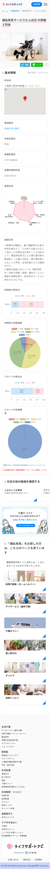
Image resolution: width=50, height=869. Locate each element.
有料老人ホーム (8, 829)
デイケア (5, 802)
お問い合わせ (13, 860)
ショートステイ (8, 747)
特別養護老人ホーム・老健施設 (14, 836)
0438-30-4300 (11, 128)
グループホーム (8, 759)
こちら (31, 465)
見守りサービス (8, 817)
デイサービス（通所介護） (12, 730)
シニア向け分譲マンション (12, 833)
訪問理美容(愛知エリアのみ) (13, 787)
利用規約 (38, 860)
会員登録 (36, 4)
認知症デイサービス (10, 755)
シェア (39, 65)
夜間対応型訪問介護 (10, 740)
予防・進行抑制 (8, 765)
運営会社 (27, 860)
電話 (27, 65)
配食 (3, 780)
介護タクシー (7, 784)
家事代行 (5, 774)
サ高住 (4, 826)
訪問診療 (5, 796)
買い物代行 (6, 777)
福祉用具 (5, 737)
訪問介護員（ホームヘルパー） (14, 734)
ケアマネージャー (9, 743)
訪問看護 (5, 799)
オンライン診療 (8, 808)
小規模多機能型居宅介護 (12, 762)
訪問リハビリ (7, 805)
